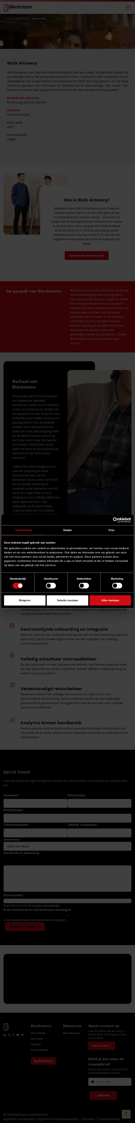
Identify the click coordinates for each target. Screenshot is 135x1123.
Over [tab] (111, 530)
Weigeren (25, 600)
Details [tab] (67, 530)
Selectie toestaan (67, 600)
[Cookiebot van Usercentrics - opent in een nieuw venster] (115, 520)
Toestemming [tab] (23, 530)
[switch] (51, 585)
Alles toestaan (110, 600)
